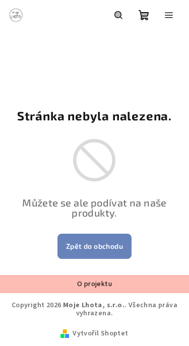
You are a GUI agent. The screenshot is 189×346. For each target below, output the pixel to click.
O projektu (94, 284)
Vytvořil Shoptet (100, 333)
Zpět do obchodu (94, 246)
